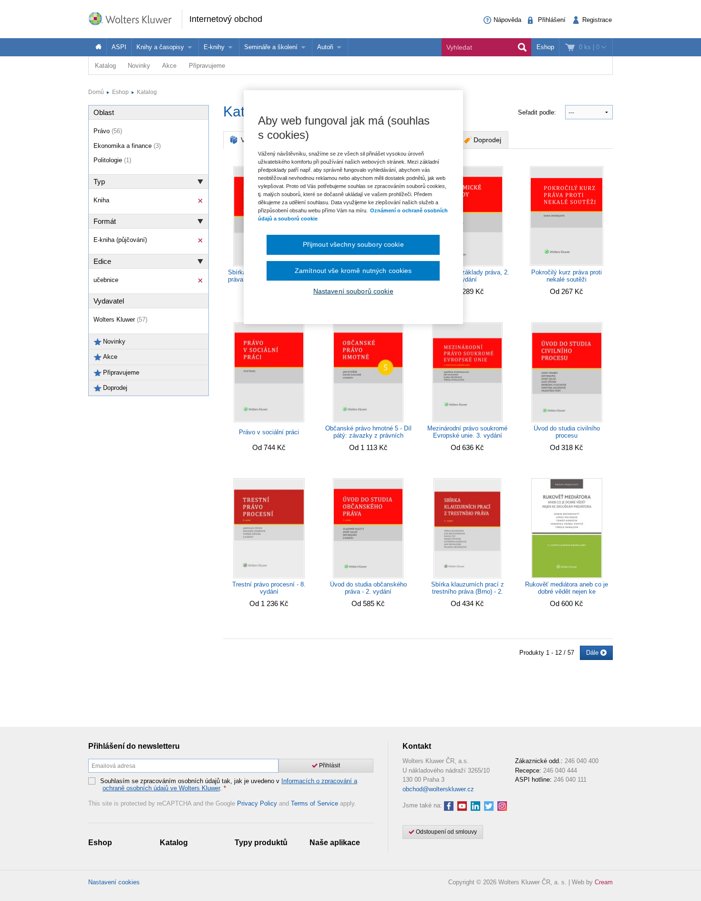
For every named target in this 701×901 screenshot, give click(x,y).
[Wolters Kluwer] (135, 18)
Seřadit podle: (538, 112)
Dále (593, 652)
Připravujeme (207, 65)
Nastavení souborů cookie (353, 291)
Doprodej (487, 140)
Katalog (105, 65)
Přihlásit (329, 765)
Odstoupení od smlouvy (445, 831)
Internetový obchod (225, 19)
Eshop (545, 47)
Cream (604, 882)
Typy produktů (261, 842)
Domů (96, 92)
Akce (169, 65)
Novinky (139, 65)
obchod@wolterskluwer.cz (438, 789)
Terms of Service (314, 803)
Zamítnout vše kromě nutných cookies (353, 270)
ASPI (119, 47)
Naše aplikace (334, 842)
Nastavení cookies (114, 882)
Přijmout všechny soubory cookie (353, 244)
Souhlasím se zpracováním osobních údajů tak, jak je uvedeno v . (228, 785)
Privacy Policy (257, 803)
